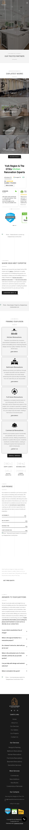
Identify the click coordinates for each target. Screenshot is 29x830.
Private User (11, 191)
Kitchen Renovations (14, 337)
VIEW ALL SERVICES (14, 455)
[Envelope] (17, 710)
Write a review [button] (9, 185)
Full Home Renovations (14, 397)
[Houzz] (11, 710)
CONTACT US (14, 449)
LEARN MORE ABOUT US (9, 293)
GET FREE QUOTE (8, 580)
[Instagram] (15, 710)
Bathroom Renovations (14, 367)
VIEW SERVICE (14, 351)
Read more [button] (7, 204)
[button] (17, 177)
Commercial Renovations (14, 430)
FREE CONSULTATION (14, 25)
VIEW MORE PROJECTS (14, 156)
